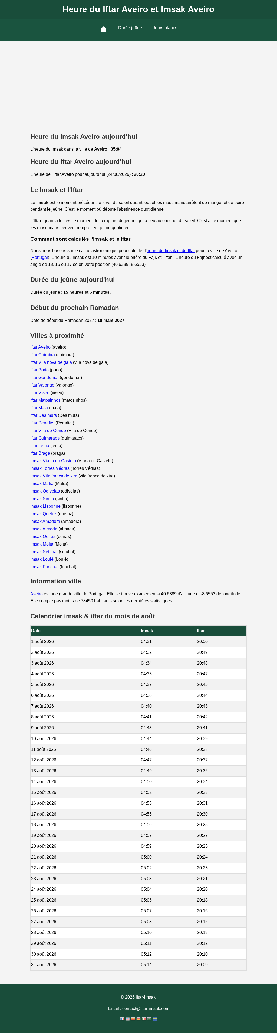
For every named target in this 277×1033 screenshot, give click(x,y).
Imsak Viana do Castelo (53, 460)
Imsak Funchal (45, 567)
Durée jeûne (130, 27)
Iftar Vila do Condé (48, 430)
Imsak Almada (44, 529)
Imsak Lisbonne (46, 506)
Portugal (40, 257)
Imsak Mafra (42, 483)
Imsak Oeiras (43, 536)
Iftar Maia (39, 407)
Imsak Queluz (44, 513)
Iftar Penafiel (42, 423)
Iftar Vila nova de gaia (51, 362)
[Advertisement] (138, 81)
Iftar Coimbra (43, 354)
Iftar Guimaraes (45, 438)
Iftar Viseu (40, 392)
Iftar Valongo (42, 385)
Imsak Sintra (42, 498)
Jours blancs (165, 27)
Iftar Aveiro (41, 347)
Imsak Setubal (44, 551)
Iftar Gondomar (45, 377)
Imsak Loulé (42, 559)
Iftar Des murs (44, 415)
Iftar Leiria (40, 445)
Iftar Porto (40, 370)
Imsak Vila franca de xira (54, 476)
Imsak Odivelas (45, 491)
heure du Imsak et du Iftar (171, 250)
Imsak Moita (42, 544)
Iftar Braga (40, 453)
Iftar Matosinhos (46, 400)
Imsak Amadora (45, 521)
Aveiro (36, 594)
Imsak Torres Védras (50, 468)
